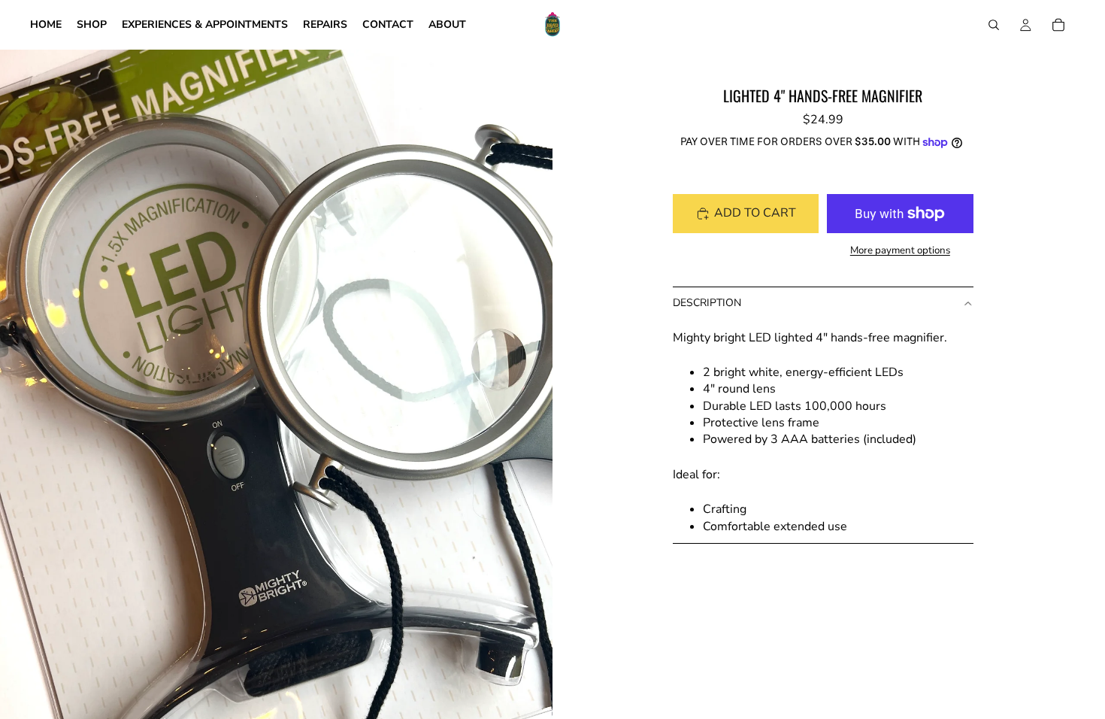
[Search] (993, 24)
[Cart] (1058, 24)
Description (707, 303)
